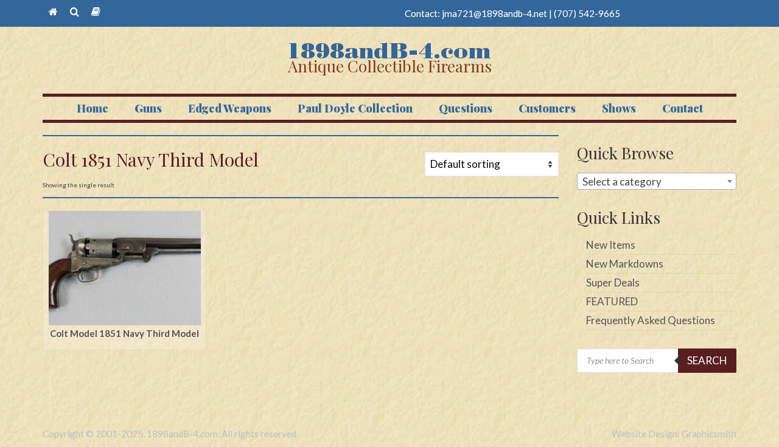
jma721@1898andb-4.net (494, 13)
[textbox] (657, 181)
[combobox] (657, 181)
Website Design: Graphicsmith (674, 433)
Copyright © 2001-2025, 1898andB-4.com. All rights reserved (169, 433)
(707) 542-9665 (587, 13)
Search (707, 360)
